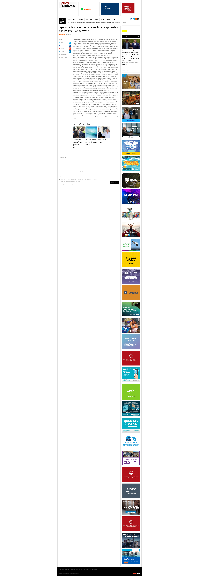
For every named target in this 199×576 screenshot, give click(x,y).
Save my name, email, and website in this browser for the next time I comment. (79, 179)
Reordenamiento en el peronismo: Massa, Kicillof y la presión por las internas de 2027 (130, 52)
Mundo (96, 19)
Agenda (81, 19)
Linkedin (62, 51)
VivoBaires (68, 5)
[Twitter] (134, 19)
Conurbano (62, 34)
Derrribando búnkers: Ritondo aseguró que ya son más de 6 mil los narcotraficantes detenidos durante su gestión (78, 143)
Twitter (62, 42)
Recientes (126, 36)
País (74, 19)
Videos (114, 19)
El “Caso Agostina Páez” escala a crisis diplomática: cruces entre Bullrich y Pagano (96, 22)
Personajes (89, 19)
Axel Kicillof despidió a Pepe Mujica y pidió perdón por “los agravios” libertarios (91, 142)
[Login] (138, 19)
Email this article (64, 54)
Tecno (108, 19)
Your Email (80, 172)
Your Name (80, 168)
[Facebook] (131, 19)
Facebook (63, 45)
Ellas (102, 19)
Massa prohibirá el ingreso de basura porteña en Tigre (104, 141)
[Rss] (136, 19)
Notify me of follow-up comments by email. (70, 181)
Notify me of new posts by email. (68, 184)
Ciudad (69, 19)
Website (79, 176)
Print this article (64, 57)
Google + (63, 48)
